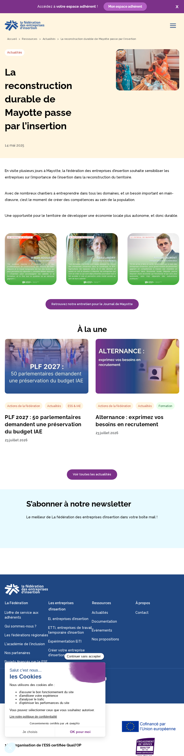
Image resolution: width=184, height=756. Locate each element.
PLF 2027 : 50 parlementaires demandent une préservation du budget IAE (43, 424)
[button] (92, 474)
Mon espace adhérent (125, 6)
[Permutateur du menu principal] (173, 25)
